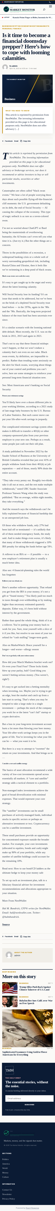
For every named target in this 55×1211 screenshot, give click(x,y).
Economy (24, 26)
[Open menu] (50, 9)
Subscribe (29, 1105)
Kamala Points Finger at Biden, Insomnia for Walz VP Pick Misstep (33, 17)
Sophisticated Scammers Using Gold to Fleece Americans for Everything (24, 1053)
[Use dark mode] (50, 2)
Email (16, 141)
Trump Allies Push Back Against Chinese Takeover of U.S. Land (35, 988)
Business (7, 26)
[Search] (44, 9)
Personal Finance (11, 29)
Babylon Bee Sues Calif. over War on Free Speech (36, 1002)
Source (6, 924)
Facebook (9, 141)
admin (14, 66)
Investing (34, 26)
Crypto (16, 26)
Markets (44, 26)
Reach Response (32, 1208)
